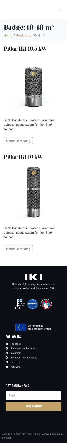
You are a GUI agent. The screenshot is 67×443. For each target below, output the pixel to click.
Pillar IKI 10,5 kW (25, 48)
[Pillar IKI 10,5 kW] (33, 85)
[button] (60, 10)
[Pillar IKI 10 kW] (33, 193)
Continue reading (18, 141)
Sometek (7, 437)
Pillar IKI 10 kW (23, 156)
